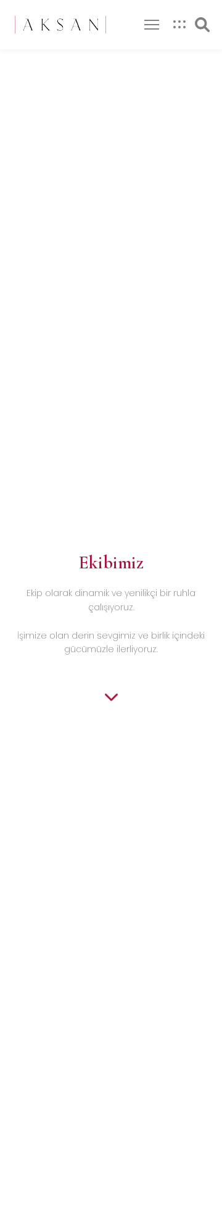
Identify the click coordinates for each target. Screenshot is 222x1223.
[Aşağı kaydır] (111, 697)
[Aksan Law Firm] (60, 25)
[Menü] (151, 25)
